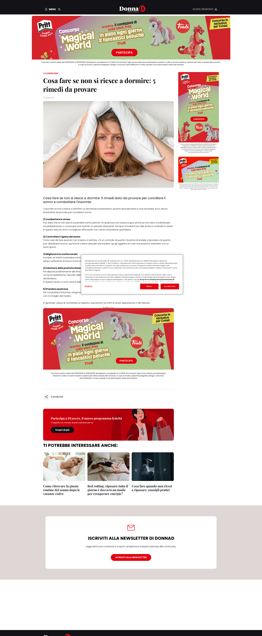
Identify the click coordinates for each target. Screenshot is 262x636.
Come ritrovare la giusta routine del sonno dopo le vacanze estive (61, 490)
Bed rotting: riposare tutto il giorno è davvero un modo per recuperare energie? (107, 490)
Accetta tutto (169, 286)
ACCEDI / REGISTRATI (203, 9)
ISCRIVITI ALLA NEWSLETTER (131, 557)
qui (70, 243)
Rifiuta (149, 286)
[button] (50, 9)
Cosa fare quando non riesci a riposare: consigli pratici (152, 488)
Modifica (88, 286)
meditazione (59, 275)
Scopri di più (62, 429)
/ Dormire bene (50, 73)
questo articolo (53, 229)
